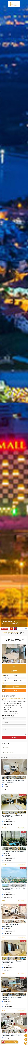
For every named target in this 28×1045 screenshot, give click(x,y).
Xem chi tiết (21, 793)
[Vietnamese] (11, 628)
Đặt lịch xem (15, 690)
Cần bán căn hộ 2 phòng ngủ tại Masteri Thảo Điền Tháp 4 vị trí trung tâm (13, 1035)
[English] (15, 628)
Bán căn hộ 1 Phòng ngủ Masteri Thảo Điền (12, 698)
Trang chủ (4, 632)
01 (14, 678)
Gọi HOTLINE (15, 687)
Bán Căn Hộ (16, 632)
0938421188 (5, 628)
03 (10, 784)
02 (10, 892)
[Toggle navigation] (26, 628)
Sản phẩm (10, 632)
